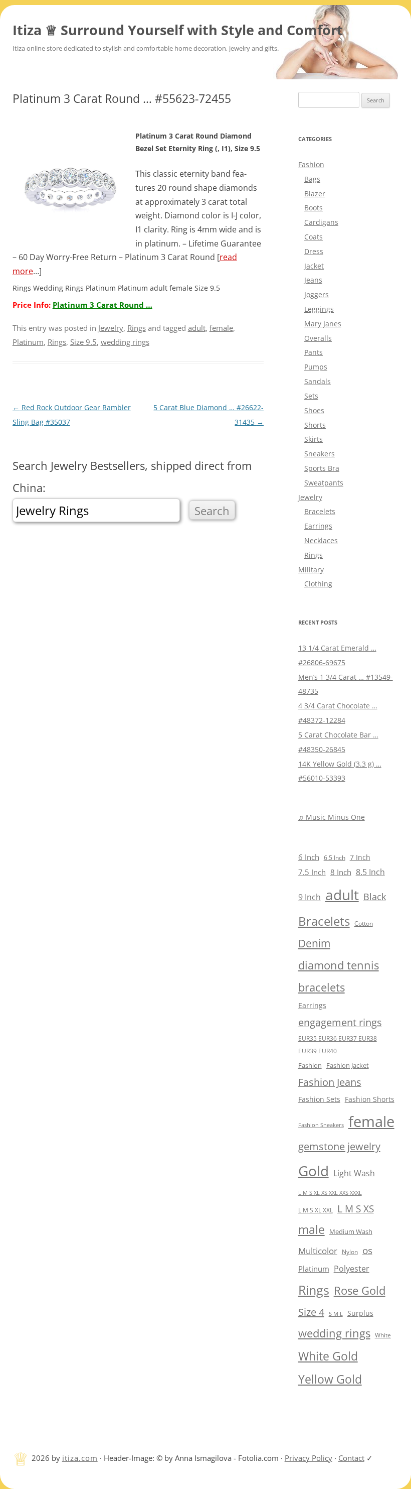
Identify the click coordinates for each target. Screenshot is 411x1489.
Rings (136, 328)
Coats (313, 236)
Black (374, 897)
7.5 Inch (312, 872)
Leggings (319, 309)
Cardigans (321, 222)
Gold (313, 1170)
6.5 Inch (334, 857)
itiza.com (80, 1458)
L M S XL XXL (315, 1210)
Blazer (314, 193)
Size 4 (311, 1312)
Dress (313, 251)
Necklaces (321, 540)
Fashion (311, 164)
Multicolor (317, 1251)
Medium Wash (350, 1231)
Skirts (313, 439)
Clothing (318, 583)
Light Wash (354, 1173)
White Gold (328, 1356)
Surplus (360, 1313)
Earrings (318, 526)
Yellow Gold (330, 1379)
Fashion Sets (319, 1099)
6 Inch (308, 857)
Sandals (317, 381)
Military (311, 569)
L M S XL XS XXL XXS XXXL (330, 1192)
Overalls (318, 338)
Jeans (313, 280)
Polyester (351, 1268)
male (311, 1229)
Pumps (315, 366)
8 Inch (340, 872)
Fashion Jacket (347, 1065)
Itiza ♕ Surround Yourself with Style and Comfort (178, 30)
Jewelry (110, 328)
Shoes (314, 410)
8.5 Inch (370, 872)
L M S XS (355, 1208)
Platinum (28, 342)
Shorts (315, 425)
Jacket (314, 266)
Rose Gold (359, 1290)
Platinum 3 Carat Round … (102, 305)
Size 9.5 (83, 342)
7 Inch (360, 857)
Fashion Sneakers (321, 1125)
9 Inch (309, 897)
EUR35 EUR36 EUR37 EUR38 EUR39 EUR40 (337, 1044)
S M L (336, 1313)
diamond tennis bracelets (338, 976)
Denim (314, 943)
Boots (313, 207)
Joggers (316, 294)
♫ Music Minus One (331, 817)
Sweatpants (323, 482)
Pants (313, 352)
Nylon (350, 1252)
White (383, 1335)
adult (197, 328)
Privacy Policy (308, 1458)
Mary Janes (322, 323)
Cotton (363, 923)
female (221, 328)
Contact (351, 1458)
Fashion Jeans (329, 1082)
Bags (312, 179)
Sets (311, 396)
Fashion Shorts (369, 1099)
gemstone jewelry (339, 1146)
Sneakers (319, 453)
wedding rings (125, 342)
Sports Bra (321, 468)
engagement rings (340, 1022)
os (367, 1250)
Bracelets (319, 511)
